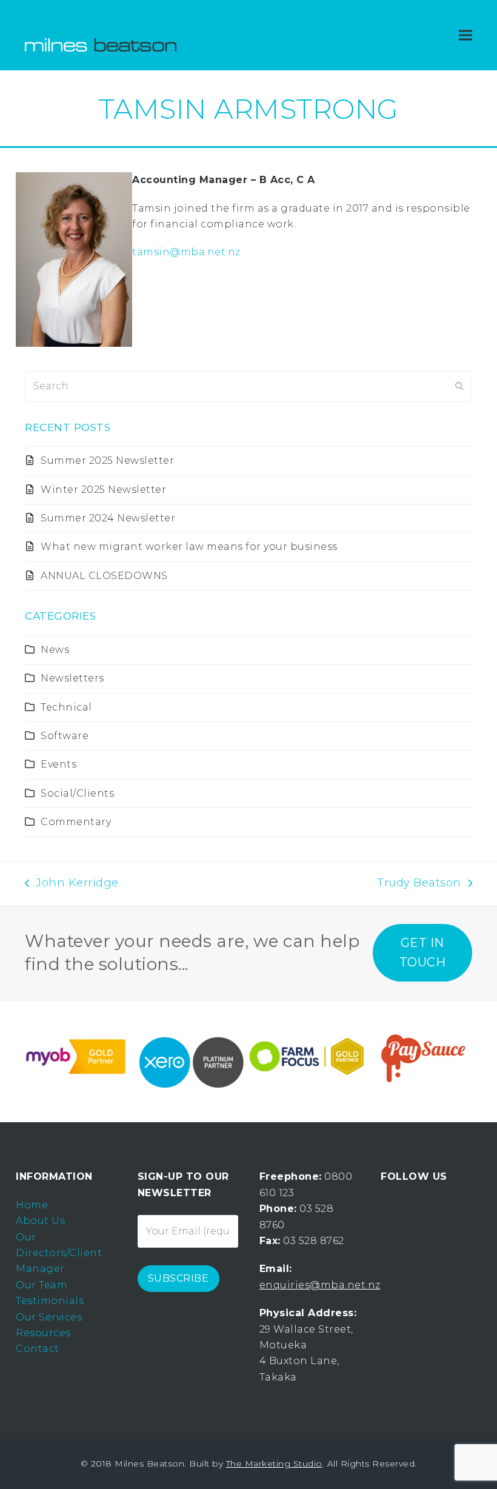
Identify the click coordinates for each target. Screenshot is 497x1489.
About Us (40, 1220)
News (55, 649)
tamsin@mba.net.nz (186, 252)
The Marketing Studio (274, 1463)
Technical (66, 707)
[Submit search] (459, 386)
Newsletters (72, 678)
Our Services (49, 1317)
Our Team (41, 1285)
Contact (37, 1348)
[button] (465, 35)
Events (58, 764)
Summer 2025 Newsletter (107, 460)
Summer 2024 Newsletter (108, 518)
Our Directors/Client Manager (59, 1253)
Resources (43, 1333)
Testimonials (50, 1301)
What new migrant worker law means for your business (189, 546)
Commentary (76, 822)
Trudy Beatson (419, 884)
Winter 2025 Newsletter (103, 489)
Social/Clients (77, 793)
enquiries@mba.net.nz (320, 1285)
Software (64, 735)
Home (32, 1205)
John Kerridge (72, 884)
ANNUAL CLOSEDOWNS (104, 575)
